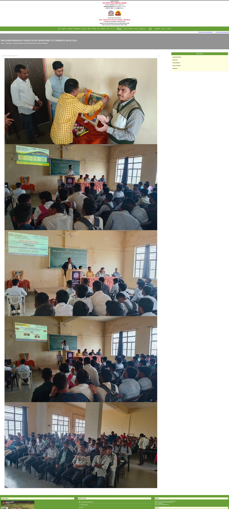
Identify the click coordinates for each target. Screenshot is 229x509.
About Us (64, 28)
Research (103, 28)
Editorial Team (15, 55)
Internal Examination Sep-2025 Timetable (194, 32)
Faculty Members (176, 62)
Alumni (125, 28)
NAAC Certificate (219, 32)
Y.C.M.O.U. (163, 28)
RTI (113, 28)
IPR (111, 28)
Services (94, 28)
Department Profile (177, 57)
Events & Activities (177, 65)
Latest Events (150, 29)
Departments (77, 28)
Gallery (136, 28)
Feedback (131, 28)
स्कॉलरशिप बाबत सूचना (209, 32)
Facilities (84, 28)
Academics (70, 28)
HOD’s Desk (175, 59)
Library (89, 28)
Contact (169, 28)
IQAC (98, 28)
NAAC (108, 28)
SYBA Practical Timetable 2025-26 (158, 32)
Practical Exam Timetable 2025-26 (175, 32)
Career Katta (142, 28)
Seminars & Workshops (119, 29)
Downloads (175, 68)
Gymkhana (157, 28)
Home (59, 28)
